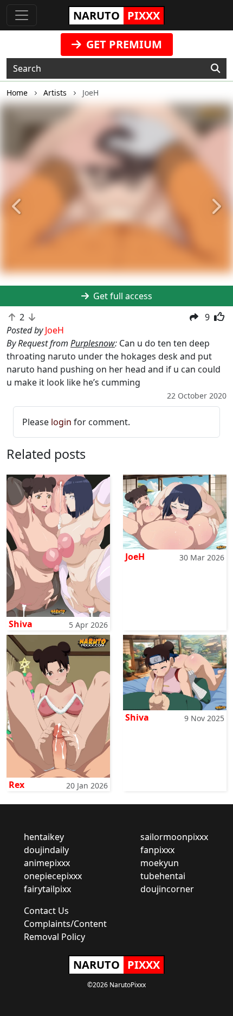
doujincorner (167, 889)
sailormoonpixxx (174, 837)
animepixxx (47, 863)
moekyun (159, 863)
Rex (16, 785)
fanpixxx (157, 850)
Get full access (121, 296)
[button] (17, 207)
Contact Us (46, 911)
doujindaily (46, 850)
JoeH (135, 557)
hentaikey (44, 837)
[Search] (215, 68)
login (61, 422)
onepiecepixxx (53, 876)
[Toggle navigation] (22, 15)
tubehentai (162, 876)
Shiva (21, 624)
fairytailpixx (47, 889)
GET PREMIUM (122, 44)
